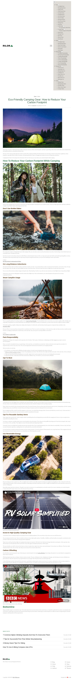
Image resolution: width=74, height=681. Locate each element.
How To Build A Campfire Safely (9, 334)
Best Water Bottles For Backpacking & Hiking (12, 261)
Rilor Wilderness (16, 677)
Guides (38, 96)
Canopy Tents (61, 29)
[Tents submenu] (58, 4)
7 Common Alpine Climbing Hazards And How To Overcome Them (26, 635)
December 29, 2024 (67, 635)
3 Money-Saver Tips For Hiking (14, 643)
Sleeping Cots (58, 66)
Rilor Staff (34, 105)
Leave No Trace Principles (31, 321)
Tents (57, 4)
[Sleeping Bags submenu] (62, 51)
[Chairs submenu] (59, 80)
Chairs (57, 80)
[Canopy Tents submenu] (64, 29)
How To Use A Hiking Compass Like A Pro (18, 647)
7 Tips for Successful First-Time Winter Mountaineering (22, 639)
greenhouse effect (6, 326)
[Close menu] (54, 2)
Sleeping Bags (58, 51)
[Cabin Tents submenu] (63, 26)
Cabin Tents (60, 26)
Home (35, 96)
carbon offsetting (41, 553)
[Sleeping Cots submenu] (62, 66)
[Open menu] (51, 46)
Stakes (57, 40)
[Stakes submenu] (59, 40)
